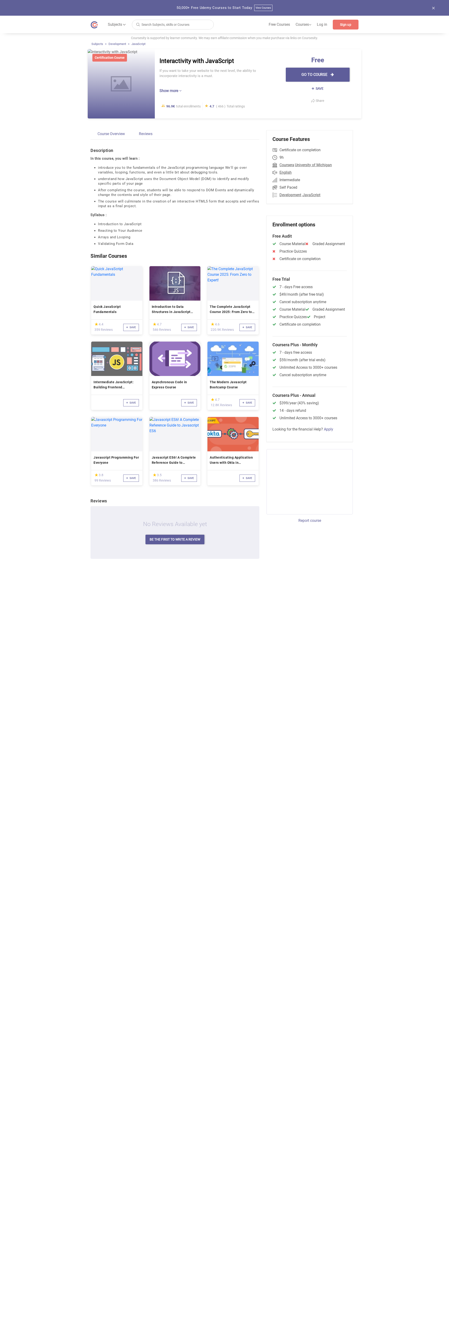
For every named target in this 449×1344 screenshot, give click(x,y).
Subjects (97, 44)
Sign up (345, 24)
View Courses (263, 7)
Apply (328, 429)
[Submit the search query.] (137, 24)
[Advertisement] (305, 481)
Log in (322, 24)
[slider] (96, 324)
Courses (303, 24)
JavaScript (138, 44)
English (285, 172)
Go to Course (314, 74)
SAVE (319, 88)
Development (117, 44)
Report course (309, 520)
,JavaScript (311, 195)
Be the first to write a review (175, 539)
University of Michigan (313, 165)
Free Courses (279, 24)
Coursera (286, 165)
